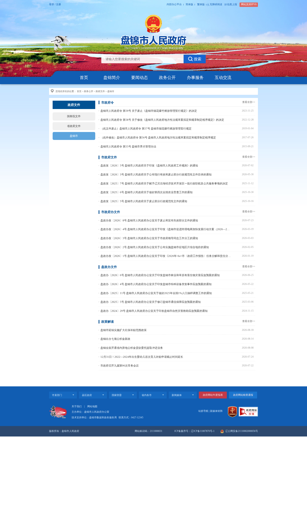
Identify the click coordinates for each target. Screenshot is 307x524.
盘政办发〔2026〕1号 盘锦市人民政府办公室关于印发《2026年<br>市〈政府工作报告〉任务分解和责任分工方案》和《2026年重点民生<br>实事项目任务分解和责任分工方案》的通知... (165, 256)
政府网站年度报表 (213, 395)
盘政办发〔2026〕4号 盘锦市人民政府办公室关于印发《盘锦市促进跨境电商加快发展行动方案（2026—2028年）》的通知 (165, 229)
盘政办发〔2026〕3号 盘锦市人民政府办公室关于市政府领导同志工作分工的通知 (149, 238)
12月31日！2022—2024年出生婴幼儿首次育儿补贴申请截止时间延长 (141, 356)
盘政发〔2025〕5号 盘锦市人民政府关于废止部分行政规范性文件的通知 (143, 201)
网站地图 (92, 406)
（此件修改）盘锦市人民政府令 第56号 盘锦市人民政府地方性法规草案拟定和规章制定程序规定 (158, 137)
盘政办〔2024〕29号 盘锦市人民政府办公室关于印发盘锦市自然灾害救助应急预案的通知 (154, 310)
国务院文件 (74, 116)
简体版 (189, 4)
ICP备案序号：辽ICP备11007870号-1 (194, 431)
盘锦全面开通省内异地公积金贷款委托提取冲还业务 (131, 347)
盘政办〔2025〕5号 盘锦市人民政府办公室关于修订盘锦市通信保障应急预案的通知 (150, 301)
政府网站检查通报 (243, 395)
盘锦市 (110, 91)
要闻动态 (139, 77)
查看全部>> (248, 102)
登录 (51, 4)
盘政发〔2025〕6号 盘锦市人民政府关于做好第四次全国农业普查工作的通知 (146, 192)
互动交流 (223, 77)
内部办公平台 (174, 4)
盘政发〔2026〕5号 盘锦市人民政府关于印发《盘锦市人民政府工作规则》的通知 (149, 165)
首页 (84, 77)
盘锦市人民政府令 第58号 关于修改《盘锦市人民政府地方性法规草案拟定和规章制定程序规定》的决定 (162, 119)
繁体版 (201, 4)
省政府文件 (74, 126)
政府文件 (100, 91)
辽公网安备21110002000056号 (241, 431)
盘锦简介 (111, 77)
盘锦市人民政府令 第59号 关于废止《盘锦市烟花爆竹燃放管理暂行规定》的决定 (148, 110)
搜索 (197, 59)
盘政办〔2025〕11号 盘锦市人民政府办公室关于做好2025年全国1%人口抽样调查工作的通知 (156, 293)
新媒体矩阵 (216, 411)
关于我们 (77, 406)
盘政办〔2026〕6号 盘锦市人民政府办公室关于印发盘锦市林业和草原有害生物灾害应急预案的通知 (160, 275)
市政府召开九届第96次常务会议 (119, 365)
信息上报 (232, 4)
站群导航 (203, 411)
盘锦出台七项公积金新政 (115, 338)
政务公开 (167, 77)
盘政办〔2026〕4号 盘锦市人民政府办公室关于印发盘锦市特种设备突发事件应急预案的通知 (156, 284)
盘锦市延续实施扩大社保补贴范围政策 (123, 330)
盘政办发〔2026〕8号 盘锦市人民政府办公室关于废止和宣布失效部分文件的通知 (149, 220)
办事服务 (195, 77)
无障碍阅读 (216, 4)
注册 (58, 4)
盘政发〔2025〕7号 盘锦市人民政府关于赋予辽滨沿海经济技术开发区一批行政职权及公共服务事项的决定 (164, 183)
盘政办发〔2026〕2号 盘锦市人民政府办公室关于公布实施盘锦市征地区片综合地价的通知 (154, 247)
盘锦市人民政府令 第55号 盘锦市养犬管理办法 (128, 146)
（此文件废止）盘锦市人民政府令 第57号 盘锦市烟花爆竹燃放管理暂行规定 (146, 128)
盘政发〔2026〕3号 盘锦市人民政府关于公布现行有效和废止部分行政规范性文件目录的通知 (156, 174)
